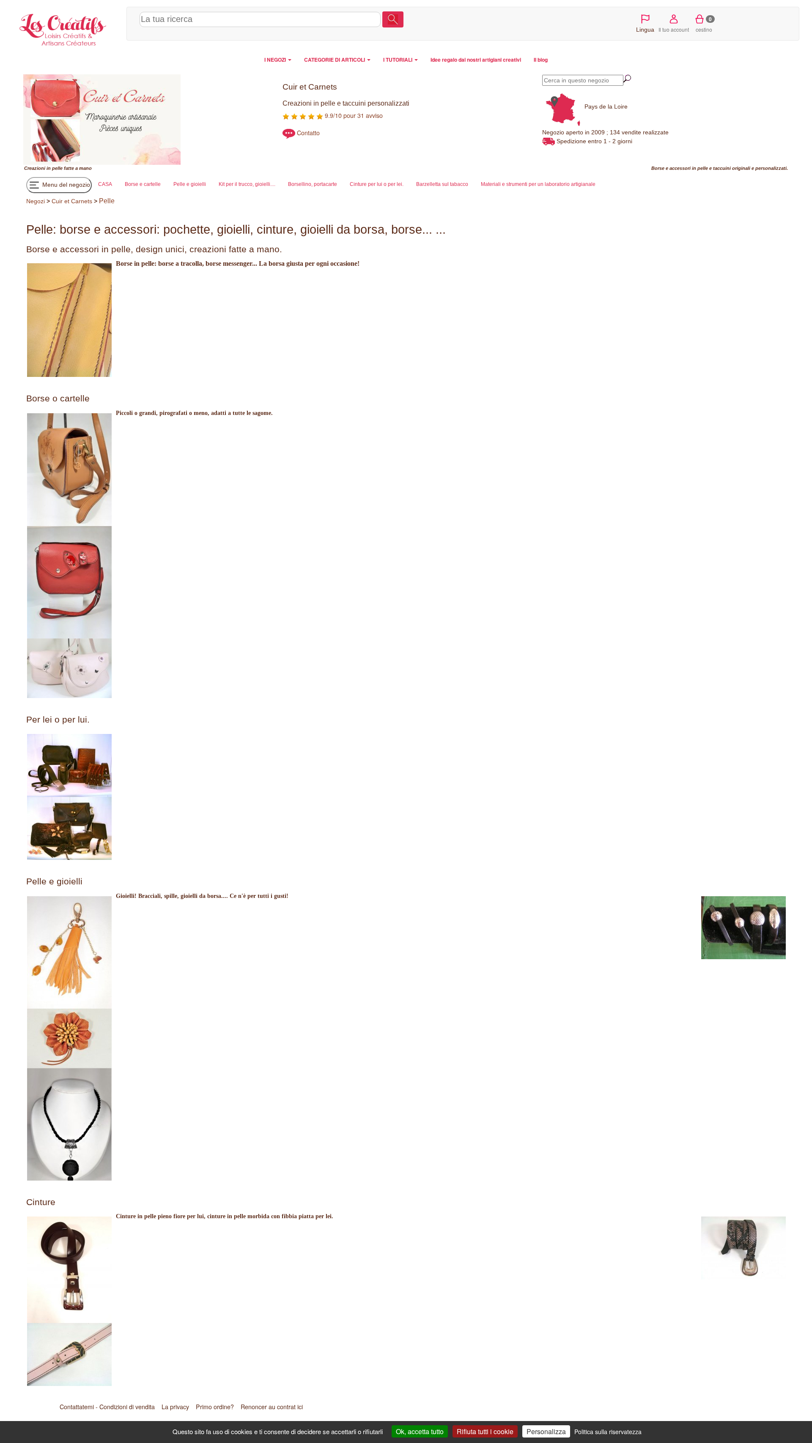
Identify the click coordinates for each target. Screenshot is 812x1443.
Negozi (35, 201)
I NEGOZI (275, 59)
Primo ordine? (215, 1406)
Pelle (107, 201)
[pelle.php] (69, 952)
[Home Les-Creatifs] (69, 27)
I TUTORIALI (398, 59)
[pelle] (69, 1270)
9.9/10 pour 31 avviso (353, 115)
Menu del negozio (65, 184)
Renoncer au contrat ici (272, 1406)
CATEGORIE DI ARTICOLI (335, 59)
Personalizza (546, 1431)
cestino (704, 24)
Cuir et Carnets (72, 201)
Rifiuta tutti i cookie (485, 1431)
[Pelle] (69, 469)
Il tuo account (673, 29)
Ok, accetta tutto (420, 1431)
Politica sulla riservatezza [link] (608, 1431)
